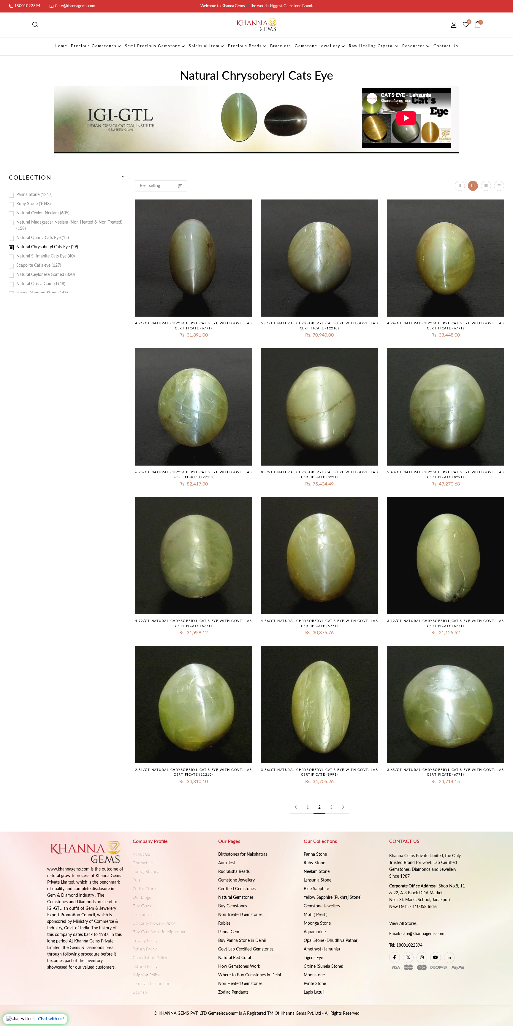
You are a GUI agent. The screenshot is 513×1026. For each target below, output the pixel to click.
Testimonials (143, 915)
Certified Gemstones (237, 889)
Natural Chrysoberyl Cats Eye (46, 247)
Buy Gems (142, 906)
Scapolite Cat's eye (38, 265)
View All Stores (403, 924)
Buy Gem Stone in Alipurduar (159, 932)
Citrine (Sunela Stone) (323, 966)
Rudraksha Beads (234, 872)
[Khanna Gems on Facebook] (394, 957)
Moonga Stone (317, 923)
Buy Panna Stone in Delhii (242, 941)
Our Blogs (142, 897)
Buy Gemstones (232, 906)
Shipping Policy (146, 975)
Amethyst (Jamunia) (322, 949)
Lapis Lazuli (314, 992)
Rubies (224, 923)
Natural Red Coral (234, 958)
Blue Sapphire (316, 889)
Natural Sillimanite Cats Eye (45, 256)
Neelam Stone (317, 872)
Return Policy (145, 949)
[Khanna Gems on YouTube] (435, 957)
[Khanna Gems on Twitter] (408, 957)
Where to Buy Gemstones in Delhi (249, 975)
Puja (136, 880)
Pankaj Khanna (146, 872)
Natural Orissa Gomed (40, 284)
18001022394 (27, 6)
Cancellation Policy (150, 958)
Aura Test (226, 863)
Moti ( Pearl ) (315, 915)
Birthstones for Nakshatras (242, 854)
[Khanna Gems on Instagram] (422, 957)
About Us (141, 854)
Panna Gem (228, 932)
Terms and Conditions (152, 984)
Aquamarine (315, 932)
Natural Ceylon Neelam (42, 213)
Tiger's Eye (313, 958)
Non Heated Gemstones (240, 984)
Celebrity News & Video (154, 923)
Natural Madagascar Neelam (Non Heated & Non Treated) (69, 225)
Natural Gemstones (236, 897)
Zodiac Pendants (233, 992)
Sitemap (140, 992)
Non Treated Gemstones (240, 915)
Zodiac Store (144, 889)
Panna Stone (33, 195)
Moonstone (314, 975)
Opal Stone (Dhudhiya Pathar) (331, 941)
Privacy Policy (145, 941)
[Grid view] (460, 186)
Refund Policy (145, 966)
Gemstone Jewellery (236, 880)
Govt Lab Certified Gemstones (245, 949)
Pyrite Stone (315, 984)
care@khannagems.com (422, 934)
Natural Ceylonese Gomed (45, 275)
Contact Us (143, 863)
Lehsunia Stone (317, 880)
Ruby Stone (33, 204)
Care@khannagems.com (75, 6)
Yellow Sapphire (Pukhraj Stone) (333, 897)
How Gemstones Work (239, 966)
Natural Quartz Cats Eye (42, 238)
